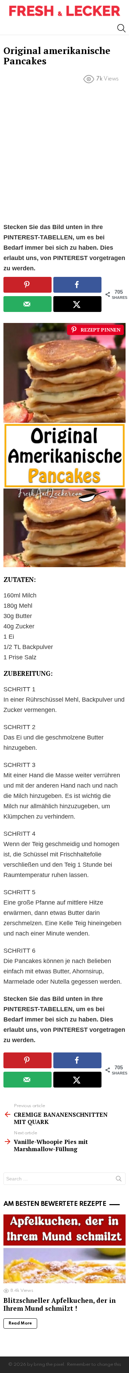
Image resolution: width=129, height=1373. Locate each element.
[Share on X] (77, 304)
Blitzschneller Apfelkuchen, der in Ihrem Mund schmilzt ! (59, 1304)
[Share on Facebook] (77, 285)
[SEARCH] (121, 28)
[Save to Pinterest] (27, 285)
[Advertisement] (64, 154)
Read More (20, 1323)
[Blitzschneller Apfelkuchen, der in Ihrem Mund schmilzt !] (64, 1248)
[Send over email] (27, 304)
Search (119, 1180)
